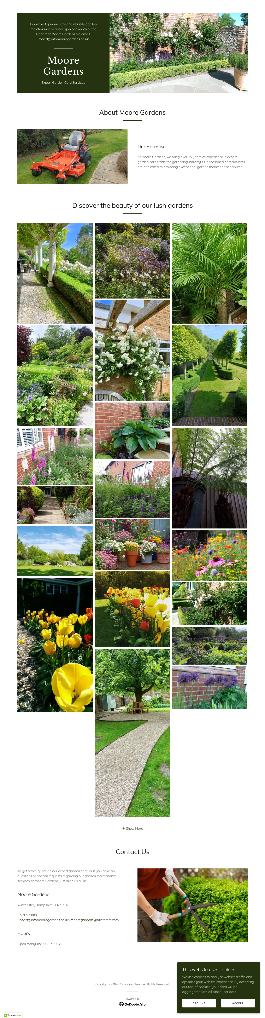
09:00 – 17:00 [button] (47, 944)
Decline (199, 1003)
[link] (63, 73)
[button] (132, 828)
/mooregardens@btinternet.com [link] (94, 920)
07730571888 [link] (27, 915)
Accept (238, 1003)
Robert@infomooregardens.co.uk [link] (63, 39)
